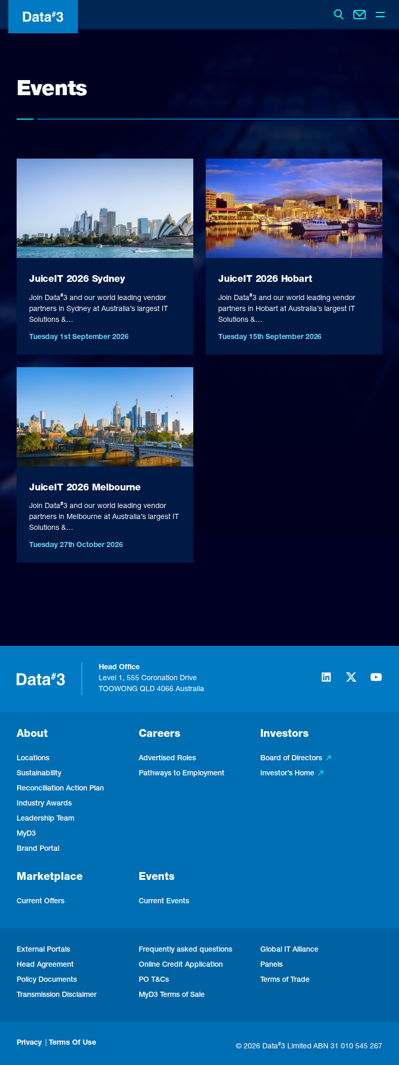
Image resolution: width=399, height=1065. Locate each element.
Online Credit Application (181, 965)
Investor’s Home (287, 773)
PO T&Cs (154, 980)
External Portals (43, 950)
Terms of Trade (285, 980)
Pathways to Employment (181, 773)
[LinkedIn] (326, 681)
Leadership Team (45, 819)
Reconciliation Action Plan (60, 789)
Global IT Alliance (289, 950)
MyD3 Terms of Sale (172, 995)
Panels (271, 965)
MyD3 (26, 834)
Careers (159, 735)
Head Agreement (45, 965)
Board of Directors (291, 758)
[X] (351, 681)
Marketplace (50, 878)
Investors (284, 735)
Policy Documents (47, 980)
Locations (33, 758)
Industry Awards (44, 804)
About (32, 735)
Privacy (29, 1043)
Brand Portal (38, 849)
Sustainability (39, 773)
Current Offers (40, 901)
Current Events (164, 901)
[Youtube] (376, 681)
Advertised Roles (167, 758)
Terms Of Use (72, 1043)
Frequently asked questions (185, 950)
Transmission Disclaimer (57, 995)
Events (157, 878)
